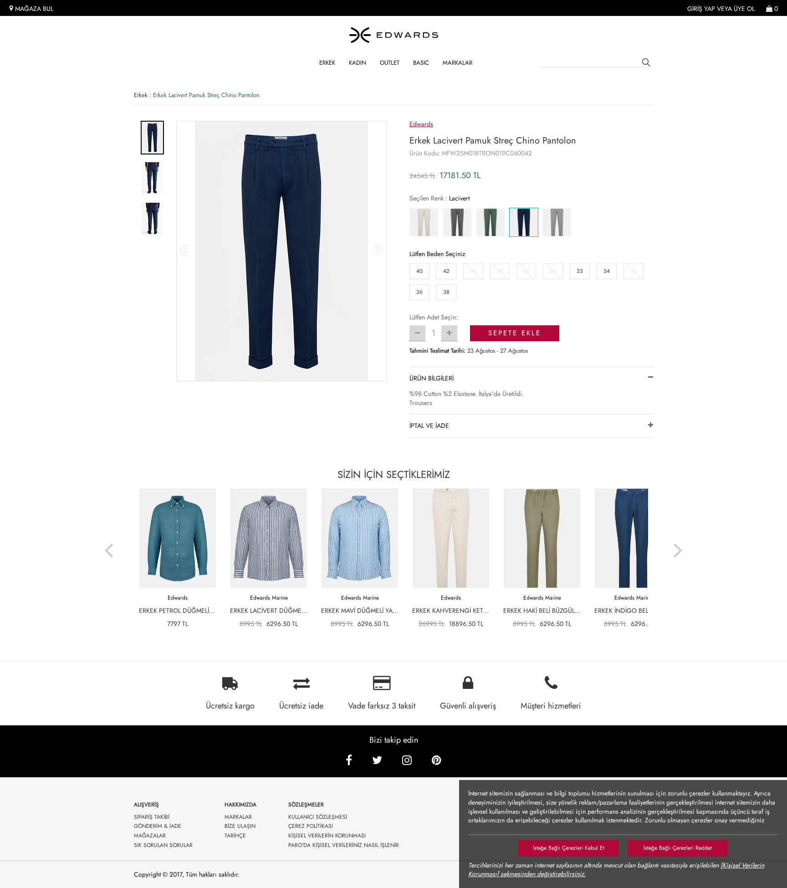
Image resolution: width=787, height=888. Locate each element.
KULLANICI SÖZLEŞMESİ (317, 817)
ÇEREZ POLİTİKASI (310, 826)
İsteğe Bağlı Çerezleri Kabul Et (568, 848)
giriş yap (701, 9)
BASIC (421, 62)
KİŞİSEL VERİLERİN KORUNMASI (327, 836)
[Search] (647, 63)
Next (678, 544)
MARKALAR (457, 62)
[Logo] (393, 35)
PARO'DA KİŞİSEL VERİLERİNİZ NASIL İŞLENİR (343, 845)
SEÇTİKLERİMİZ (393, 474)
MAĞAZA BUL (33, 9)
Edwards (421, 124)
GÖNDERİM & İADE (157, 826)
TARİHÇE (235, 836)
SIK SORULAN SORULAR (163, 845)
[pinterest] (436, 760)
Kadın (357, 62)
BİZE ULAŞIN (240, 826)
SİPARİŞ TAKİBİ (151, 817)
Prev (108, 544)
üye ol (744, 9)
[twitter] (377, 760)
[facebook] (349, 760)
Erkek (327, 62)
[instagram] (407, 760)
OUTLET (389, 62)
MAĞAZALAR (150, 836)
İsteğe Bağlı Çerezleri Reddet (678, 848)
